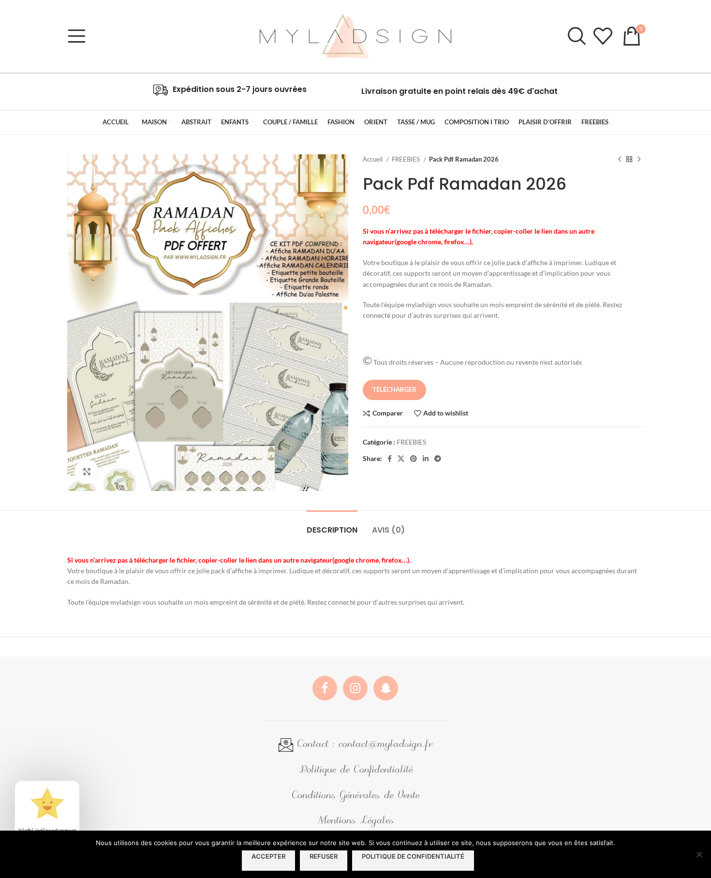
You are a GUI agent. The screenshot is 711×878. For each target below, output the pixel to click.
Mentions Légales (355, 821)
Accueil (373, 159)
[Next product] (639, 159)
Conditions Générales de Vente (355, 796)
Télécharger (394, 389)
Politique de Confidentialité (355, 770)
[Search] (575, 36)
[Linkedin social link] (425, 458)
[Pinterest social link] (413, 458)
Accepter (268, 856)
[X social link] (401, 458)
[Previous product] (619, 159)
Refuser (324, 856)
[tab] (332, 525)
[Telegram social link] (437, 458)
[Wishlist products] (602, 36)
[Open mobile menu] (76, 36)
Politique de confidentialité (413, 856)
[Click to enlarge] (86, 472)
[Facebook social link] (390, 458)
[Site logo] (355, 35)
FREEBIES (406, 159)
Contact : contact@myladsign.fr (362, 744)
